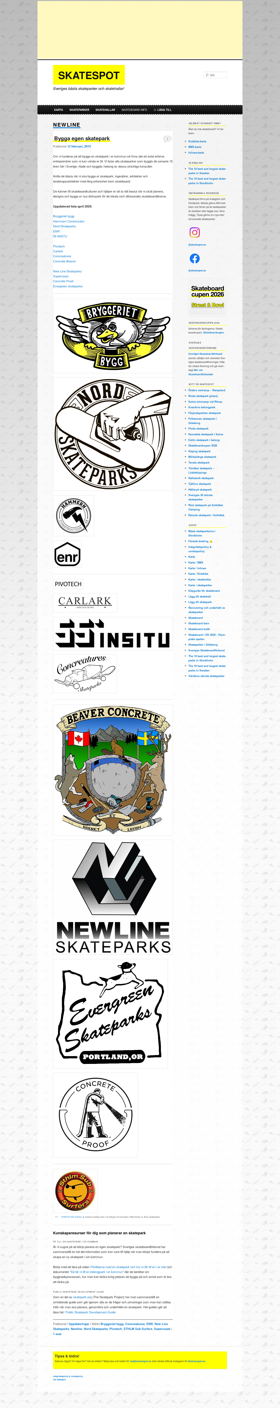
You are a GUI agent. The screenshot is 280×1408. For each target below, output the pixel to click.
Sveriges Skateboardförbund (205, 354)
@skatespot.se (197, 244)
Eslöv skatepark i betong (204, 440)
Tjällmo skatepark (199, 484)
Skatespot (89, 75)
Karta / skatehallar (199, 579)
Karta (58, 110)
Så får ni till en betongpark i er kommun (97, 1272)
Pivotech (59, 246)
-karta (197, 141)
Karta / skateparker (200, 585)
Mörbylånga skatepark (202, 457)
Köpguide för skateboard (204, 591)
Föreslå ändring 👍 (200, 541)
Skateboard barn (198, 623)
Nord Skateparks (64, 226)
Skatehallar (105, 110)
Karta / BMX (195, 562)
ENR (56, 231)
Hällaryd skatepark (200, 489)
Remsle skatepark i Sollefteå (206, 515)
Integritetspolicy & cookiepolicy (68, 1376)
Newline (76, 1328)
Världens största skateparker (206, 676)
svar (57, 1334)
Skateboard (195, 618)
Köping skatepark (199, 451)
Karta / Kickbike (198, 574)
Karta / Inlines (197, 568)
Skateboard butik (199, 629)
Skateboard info (134, 110)
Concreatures (62, 256)
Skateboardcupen (213, 332)
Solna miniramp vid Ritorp (205, 402)
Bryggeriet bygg (63, 216)
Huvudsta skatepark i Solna (205, 434)
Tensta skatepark (198, 462)
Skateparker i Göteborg (203, 644)
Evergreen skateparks (68, 286)
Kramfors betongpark (201, 407)
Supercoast (60, 276)
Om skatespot (59, 1379)
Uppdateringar (79, 1324)
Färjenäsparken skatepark (204, 413)
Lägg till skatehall (199, 596)
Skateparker (79, 110)
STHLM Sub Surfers (71, 1216)
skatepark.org (82, 1297)
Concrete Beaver (64, 261)
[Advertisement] (140, 29)
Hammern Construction (68, 221)
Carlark (58, 251)
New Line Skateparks (67, 271)
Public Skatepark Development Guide (90, 1312)
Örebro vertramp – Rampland (206, 390)
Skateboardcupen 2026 (202, 445)
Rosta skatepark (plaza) (203, 396)
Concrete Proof (63, 281)
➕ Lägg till (162, 110)
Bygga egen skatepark (82, 138)
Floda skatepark (198, 428)
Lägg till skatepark (200, 602)
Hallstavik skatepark (201, 478)
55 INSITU (60, 236)
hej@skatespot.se (140, 1361)
